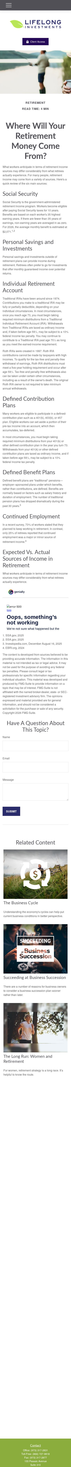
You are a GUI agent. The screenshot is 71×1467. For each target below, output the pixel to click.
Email (6, 758)
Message (8, 780)
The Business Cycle (20, 903)
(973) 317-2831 (39, 1450)
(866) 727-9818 (41, 1454)
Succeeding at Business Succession (34, 978)
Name (6, 737)
